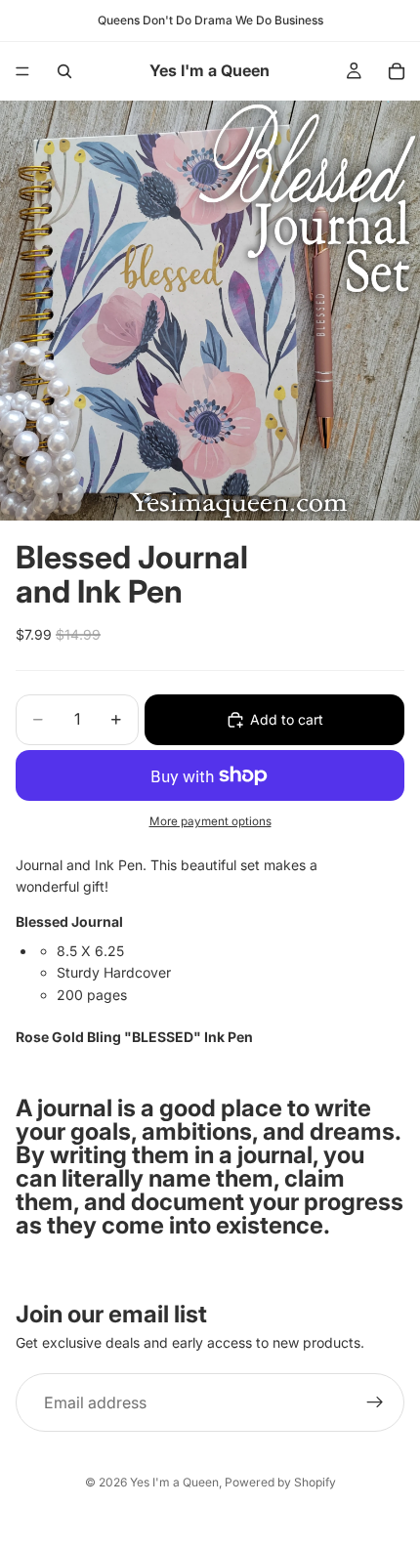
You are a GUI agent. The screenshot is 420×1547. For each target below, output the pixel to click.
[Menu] (22, 71)
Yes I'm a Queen (174, 1482)
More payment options (210, 821)
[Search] (64, 71)
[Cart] (396, 71)
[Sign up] (375, 1403)
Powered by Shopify (280, 1482)
